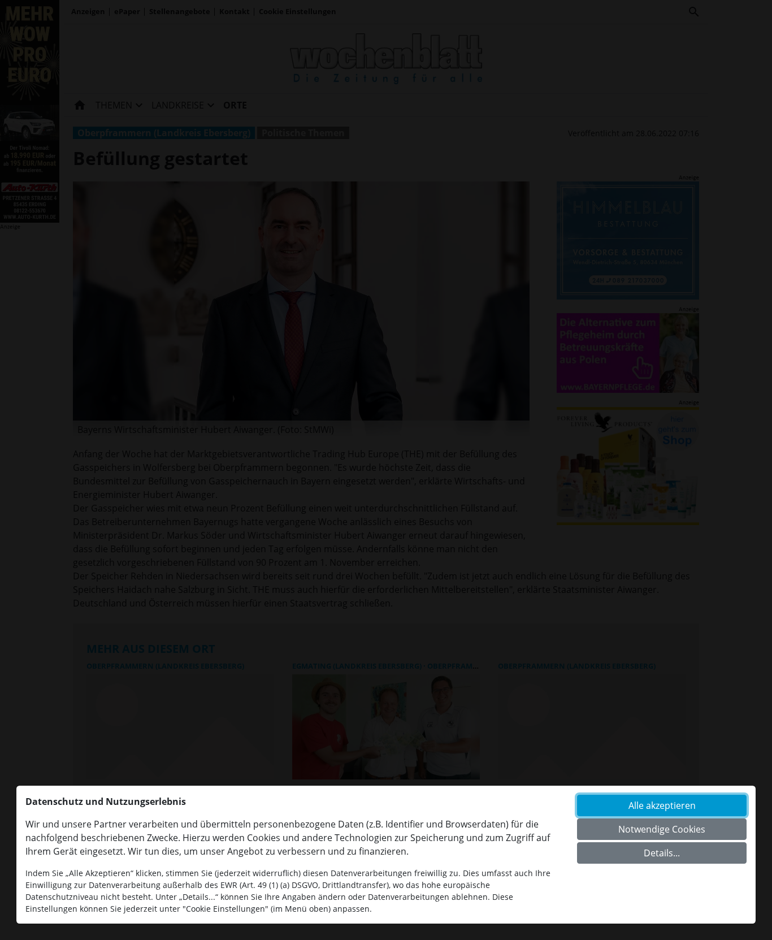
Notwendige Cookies (661, 829)
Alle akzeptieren (662, 805)
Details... (662, 853)
